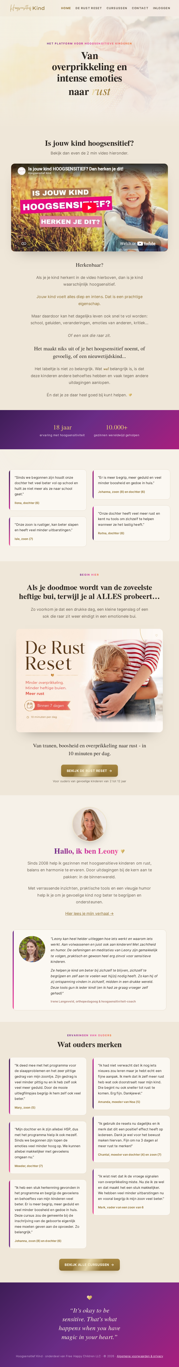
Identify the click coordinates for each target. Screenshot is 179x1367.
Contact (140, 8)
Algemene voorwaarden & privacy (140, 1356)
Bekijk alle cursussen (89, 1265)
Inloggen (161, 8)
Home (66, 8)
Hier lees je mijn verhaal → (89, 913)
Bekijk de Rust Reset (89, 771)
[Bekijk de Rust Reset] (89, 680)
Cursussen (117, 8)
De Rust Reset (89, 8)
